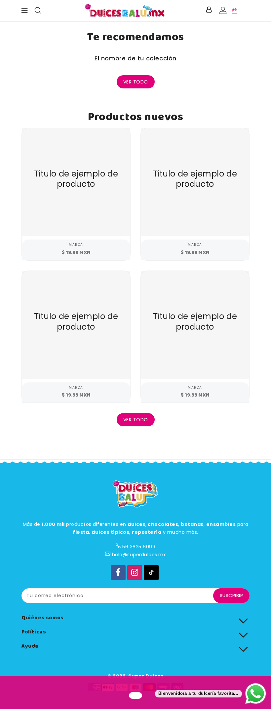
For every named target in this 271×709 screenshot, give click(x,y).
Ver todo (135, 82)
